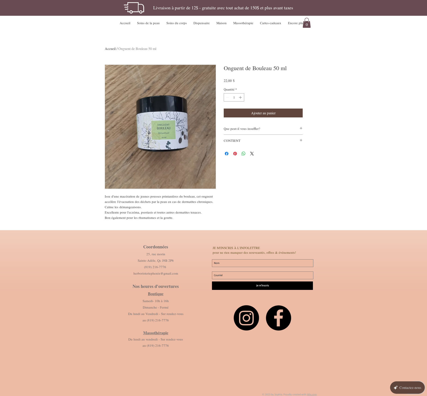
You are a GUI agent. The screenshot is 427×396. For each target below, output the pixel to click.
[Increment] (241, 97)
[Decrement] (227, 97)
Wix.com (312, 394)
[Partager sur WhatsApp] (243, 153)
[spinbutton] (234, 97)
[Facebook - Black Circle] (278, 318)
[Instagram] (246, 318)
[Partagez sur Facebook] (226, 153)
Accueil (110, 48)
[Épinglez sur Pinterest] (235, 153)
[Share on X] (252, 153)
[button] (148, 22)
